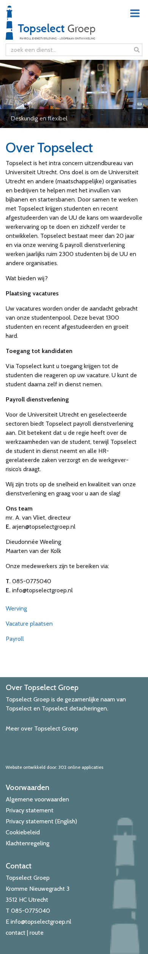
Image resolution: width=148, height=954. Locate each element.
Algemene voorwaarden (37, 799)
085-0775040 (30, 910)
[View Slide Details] (74, 94)
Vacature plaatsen (29, 623)
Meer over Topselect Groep (42, 728)
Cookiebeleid (23, 832)
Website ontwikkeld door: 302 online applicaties (54, 767)
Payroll (15, 638)
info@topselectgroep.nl (41, 921)
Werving (16, 608)
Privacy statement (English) (41, 821)
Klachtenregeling (27, 843)
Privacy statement (30, 810)
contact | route (25, 932)
